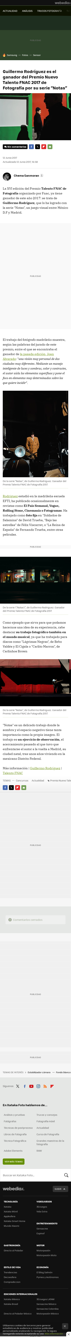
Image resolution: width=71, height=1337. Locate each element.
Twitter (37, 146)
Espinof (40, 1233)
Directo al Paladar (13, 1250)
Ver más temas (14, 1161)
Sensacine (42, 1228)
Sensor (37, 55)
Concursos (22, 780)
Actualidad (38, 780)
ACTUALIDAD (10, 10)
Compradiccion (12, 1281)
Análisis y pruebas (14, 1114)
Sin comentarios (16, 146)
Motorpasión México (48, 1313)
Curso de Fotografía (48, 1134)
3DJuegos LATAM (45, 1299)
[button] (28, 175)
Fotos (25, 55)
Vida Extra (42, 1211)
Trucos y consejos (47, 1114)
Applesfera (9, 1216)
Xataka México (12, 1299)
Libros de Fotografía (15, 1134)
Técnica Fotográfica (15, 1140)
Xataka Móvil (11, 1211)
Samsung (12, 55)
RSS (45, 1085)
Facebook (31, 146)
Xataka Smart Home (14, 1221)
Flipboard (43, 146)
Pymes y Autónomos (48, 1277)
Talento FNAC (13, 773)
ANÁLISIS (27, 10)
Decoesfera (10, 1277)
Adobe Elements (13, 1150)
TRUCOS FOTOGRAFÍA (49, 10)
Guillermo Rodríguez (45, 768)
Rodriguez (10, 496)
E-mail (50, 146)
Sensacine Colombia (48, 1308)
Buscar (66, 1175)
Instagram (38, 1085)
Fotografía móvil (46, 1121)
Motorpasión (43, 1250)
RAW (39, 1150)
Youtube (31, 1085)
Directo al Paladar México (18, 1313)
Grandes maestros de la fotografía (50, 1142)
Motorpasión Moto (47, 1255)
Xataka (7, 1206)
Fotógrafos (10, 1121)
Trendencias (10, 1272)
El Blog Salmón (44, 1272)
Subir (58, 1188)
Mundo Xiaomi (11, 1225)
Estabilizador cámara (39, 1072)
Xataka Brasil (11, 1304)
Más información (54, 1333)
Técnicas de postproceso (18, 1127)
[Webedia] (63, 3)
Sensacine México (46, 1304)
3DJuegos (42, 1206)
